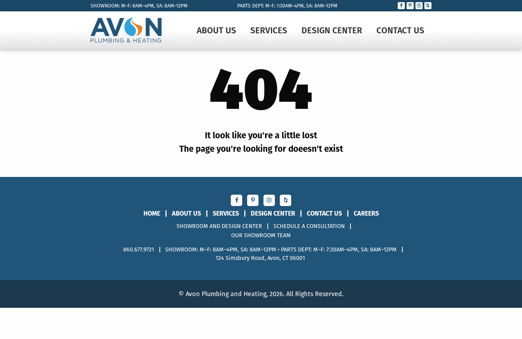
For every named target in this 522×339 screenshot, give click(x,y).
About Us (216, 30)
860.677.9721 (138, 249)
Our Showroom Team (261, 235)
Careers (366, 213)
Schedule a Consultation (309, 226)
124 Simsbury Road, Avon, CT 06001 (260, 258)
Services (268, 30)
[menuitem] (216, 30)
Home (151, 213)
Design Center (331, 30)
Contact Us (400, 30)
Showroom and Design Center (219, 226)
